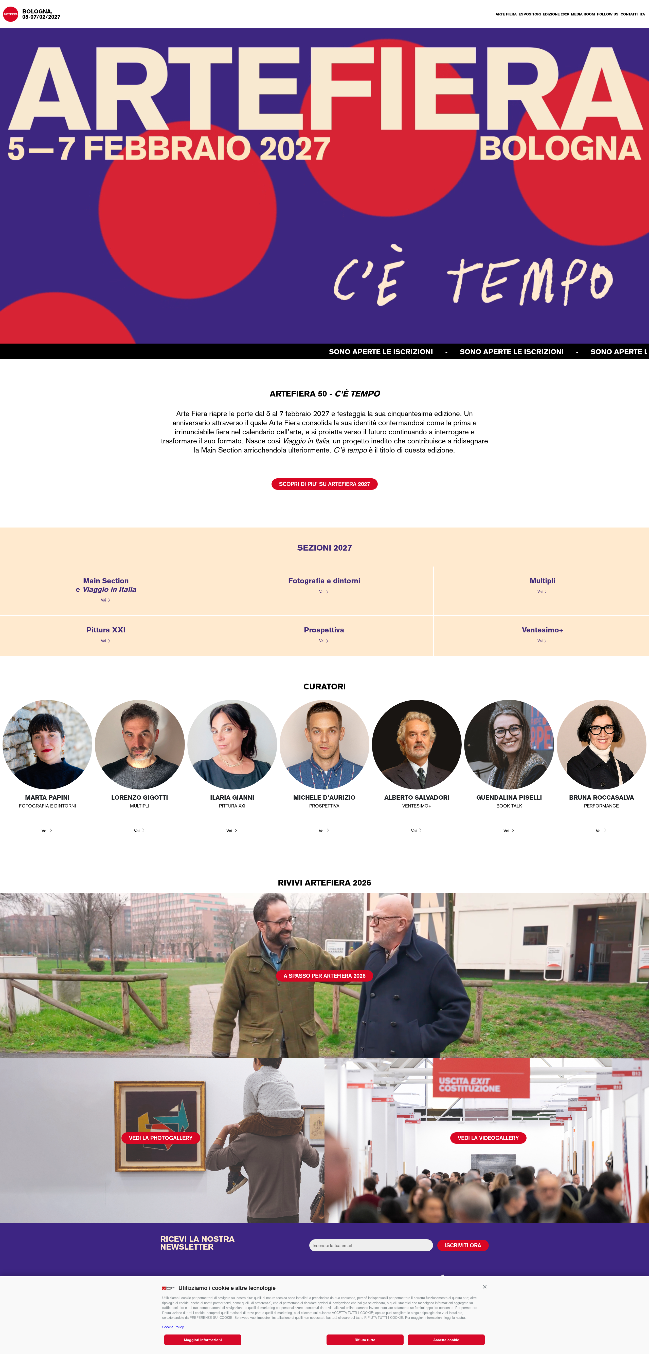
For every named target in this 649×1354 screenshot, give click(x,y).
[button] (485, 1287)
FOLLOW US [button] (608, 14)
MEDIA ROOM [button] (583, 14)
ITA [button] (642, 14)
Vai (103, 600)
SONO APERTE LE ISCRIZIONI (140, 351)
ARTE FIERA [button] (506, 14)
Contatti (629, 14)
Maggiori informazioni (203, 1340)
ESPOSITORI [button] (530, 14)
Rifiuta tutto (365, 1340)
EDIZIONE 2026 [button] (556, 14)
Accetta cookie (446, 1340)
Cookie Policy (173, 1327)
